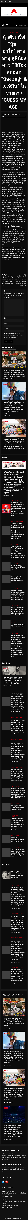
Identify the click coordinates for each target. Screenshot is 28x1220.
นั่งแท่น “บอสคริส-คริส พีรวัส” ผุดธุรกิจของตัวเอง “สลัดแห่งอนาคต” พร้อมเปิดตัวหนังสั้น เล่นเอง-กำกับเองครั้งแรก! (17, 611)
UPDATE (16, 32)
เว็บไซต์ (6, 328)
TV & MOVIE (11, 32)
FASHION (13, 521)
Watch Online (22, 25)
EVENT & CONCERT (15, 620)
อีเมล (6, 323)
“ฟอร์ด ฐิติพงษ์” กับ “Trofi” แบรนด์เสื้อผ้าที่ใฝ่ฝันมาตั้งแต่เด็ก (17, 807)
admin (5, 114)
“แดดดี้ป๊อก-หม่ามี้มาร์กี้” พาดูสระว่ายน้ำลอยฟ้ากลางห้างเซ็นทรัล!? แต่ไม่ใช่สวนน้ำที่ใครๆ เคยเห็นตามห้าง (20, 279)
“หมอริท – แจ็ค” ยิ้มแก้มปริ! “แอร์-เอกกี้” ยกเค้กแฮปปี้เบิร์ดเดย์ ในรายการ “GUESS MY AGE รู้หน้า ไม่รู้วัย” (7, 279)
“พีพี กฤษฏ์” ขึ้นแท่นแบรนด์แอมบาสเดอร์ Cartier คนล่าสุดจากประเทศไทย (13, 680)
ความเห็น (7, 297)
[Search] (16, 25)
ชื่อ (5, 318)
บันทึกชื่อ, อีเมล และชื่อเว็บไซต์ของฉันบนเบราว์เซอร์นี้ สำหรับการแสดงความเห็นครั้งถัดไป (13, 335)
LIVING (5, 462)
